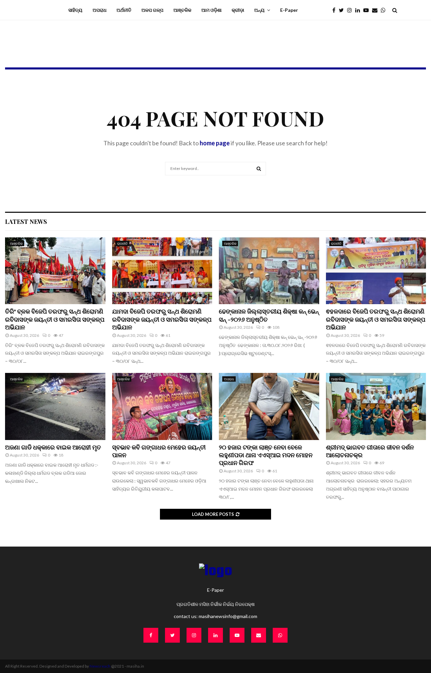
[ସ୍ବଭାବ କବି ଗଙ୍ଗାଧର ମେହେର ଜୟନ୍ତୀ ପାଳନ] (162, 406)
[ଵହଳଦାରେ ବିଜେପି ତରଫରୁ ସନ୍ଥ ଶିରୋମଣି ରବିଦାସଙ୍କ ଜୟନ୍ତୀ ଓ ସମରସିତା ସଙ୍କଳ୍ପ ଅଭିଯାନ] (376, 270)
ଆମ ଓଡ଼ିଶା (211, 10)
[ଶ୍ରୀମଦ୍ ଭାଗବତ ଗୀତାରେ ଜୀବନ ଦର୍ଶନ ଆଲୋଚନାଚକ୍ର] (376, 406)
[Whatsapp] (385, 10)
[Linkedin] (359, 10)
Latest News (26, 221)
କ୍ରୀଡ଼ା (238, 10)
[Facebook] (335, 10)
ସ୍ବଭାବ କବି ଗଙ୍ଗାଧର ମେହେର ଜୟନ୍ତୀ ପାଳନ (159, 451)
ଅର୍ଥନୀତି (124, 10)
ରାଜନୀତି (122, 243)
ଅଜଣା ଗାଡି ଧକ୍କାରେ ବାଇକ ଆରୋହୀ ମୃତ (53, 447)
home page (215, 143)
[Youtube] (367, 10)
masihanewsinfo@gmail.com (228, 616)
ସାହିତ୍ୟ (75, 10)
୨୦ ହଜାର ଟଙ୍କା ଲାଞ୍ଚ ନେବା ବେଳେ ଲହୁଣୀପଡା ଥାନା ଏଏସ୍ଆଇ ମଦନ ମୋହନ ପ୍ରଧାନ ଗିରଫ (265, 455)
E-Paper (289, 10)
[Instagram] (351, 10)
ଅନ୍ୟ (259, 10)
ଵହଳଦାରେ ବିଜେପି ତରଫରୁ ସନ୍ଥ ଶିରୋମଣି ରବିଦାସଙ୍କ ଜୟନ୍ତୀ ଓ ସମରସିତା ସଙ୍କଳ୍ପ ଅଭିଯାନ (375, 319)
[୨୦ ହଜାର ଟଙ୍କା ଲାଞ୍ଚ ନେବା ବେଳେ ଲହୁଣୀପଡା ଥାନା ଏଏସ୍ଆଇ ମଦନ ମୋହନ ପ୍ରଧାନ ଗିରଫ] (269, 406)
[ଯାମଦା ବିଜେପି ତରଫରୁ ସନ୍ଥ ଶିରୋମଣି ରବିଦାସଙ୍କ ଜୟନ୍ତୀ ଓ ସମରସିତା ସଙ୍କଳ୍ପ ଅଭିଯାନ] (162, 270)
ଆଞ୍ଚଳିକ (182, 10)
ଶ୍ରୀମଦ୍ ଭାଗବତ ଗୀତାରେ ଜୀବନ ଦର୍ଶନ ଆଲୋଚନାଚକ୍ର (370, 451)
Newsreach (100, 666)
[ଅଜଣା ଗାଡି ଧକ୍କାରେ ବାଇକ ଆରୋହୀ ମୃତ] (55, 406)
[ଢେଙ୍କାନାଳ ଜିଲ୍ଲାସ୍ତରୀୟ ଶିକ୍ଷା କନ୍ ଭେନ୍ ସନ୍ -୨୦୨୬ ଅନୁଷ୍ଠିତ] (269, 270)
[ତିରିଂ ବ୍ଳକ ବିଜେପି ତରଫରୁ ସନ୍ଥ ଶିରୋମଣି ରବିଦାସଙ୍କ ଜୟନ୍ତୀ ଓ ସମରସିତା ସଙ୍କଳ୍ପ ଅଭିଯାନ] (55, 270)
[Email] (376, 10)
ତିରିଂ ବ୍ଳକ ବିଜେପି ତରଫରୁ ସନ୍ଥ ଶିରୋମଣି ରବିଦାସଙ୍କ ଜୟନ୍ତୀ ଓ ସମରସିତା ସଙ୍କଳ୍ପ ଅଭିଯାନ (54, 319)
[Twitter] (343, 10)
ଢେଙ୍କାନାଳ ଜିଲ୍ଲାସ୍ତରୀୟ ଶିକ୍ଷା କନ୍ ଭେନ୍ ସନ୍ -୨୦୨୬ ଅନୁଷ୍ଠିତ (269, 315)
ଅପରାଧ (99, 10)
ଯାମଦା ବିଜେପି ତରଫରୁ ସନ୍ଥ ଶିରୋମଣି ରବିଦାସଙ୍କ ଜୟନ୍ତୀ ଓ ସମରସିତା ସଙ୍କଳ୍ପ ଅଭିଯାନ (161, 319)
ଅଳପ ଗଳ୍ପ (152, 10)
